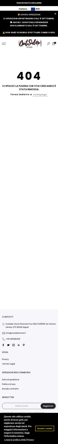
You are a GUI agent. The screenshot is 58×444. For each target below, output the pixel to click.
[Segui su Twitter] (8, 345)
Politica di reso (9, 384)
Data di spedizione (10, 379)
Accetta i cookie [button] (44, 428)
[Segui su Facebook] (3, 345)
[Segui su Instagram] (13, 345)
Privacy (5, 359)
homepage (40, 94)
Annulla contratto (10, 388)
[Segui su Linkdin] (18, 345)
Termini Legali (8, 364)
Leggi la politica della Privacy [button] (19, 440)
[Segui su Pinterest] (24, 345)
